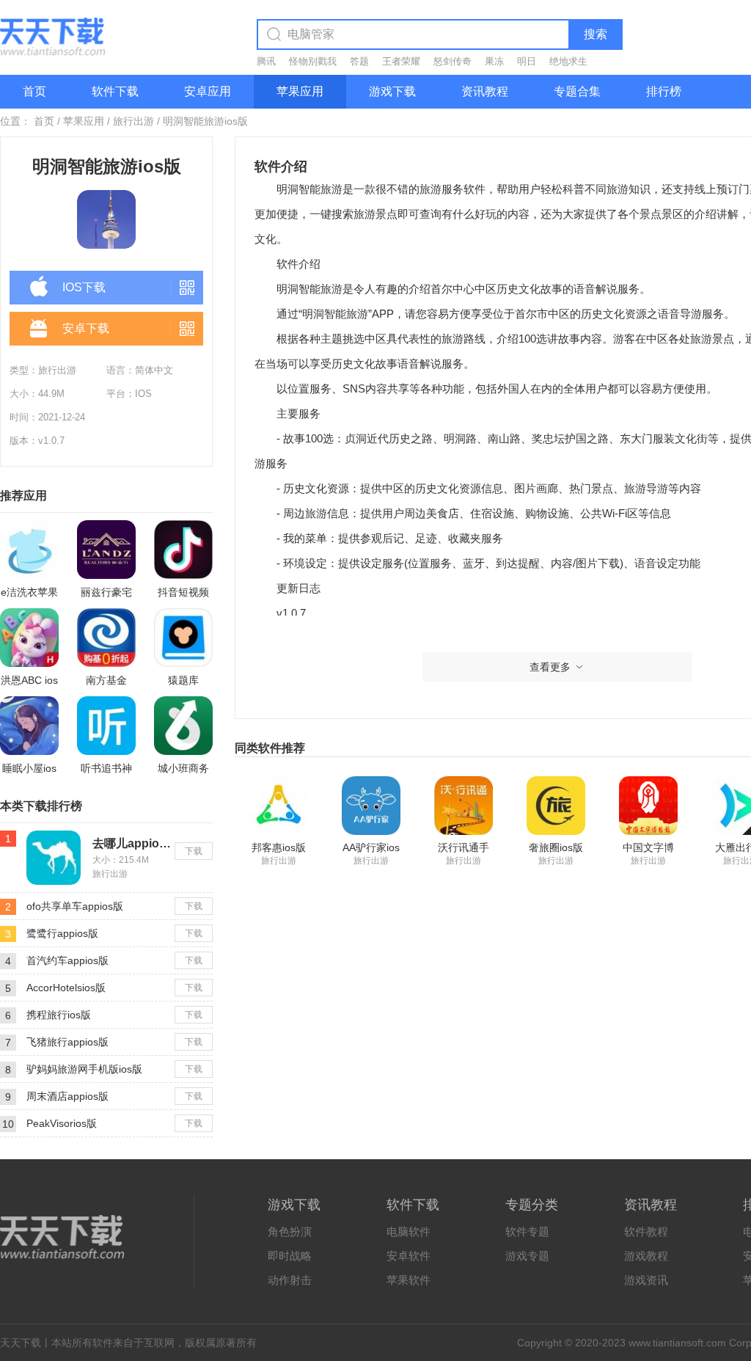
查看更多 (550, 667)
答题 (359, 61)
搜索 (595, 34)
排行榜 (663, 91)
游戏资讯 (646, 1280)
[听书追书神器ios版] (106, 725)
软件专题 (527, 1231)
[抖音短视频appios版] (183, 549)
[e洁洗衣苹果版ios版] (29, 549)
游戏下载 (392, 91)
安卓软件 (409, 1255)
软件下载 (115, 91)
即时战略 (290, 1255)
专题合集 (577, 91)
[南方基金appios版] (106, 637)
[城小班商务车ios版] (183, 725)
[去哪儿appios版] (53, 836)
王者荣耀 (401, 61)
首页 (34, 91)
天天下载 (20, 1343)
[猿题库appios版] (183, 637)
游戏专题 (527, 1255)
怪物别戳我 (313, 61)
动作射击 (290, 1280)
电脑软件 (409, 1231)
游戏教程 (646, 1255)
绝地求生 (568, 61)
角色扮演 (290, 1231)
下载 (193, 851)
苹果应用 (299, 91)
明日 (526, 61)
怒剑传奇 (452, 61)
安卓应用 (207, 91)
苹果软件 (409, 1280)
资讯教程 (484, 91)
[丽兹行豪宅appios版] (106, 549)
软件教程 (646, 1231)
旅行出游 (133, 121)
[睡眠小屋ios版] (29, 725)
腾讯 (266, 61)
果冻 (494, 61)
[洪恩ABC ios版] (29, 637)
